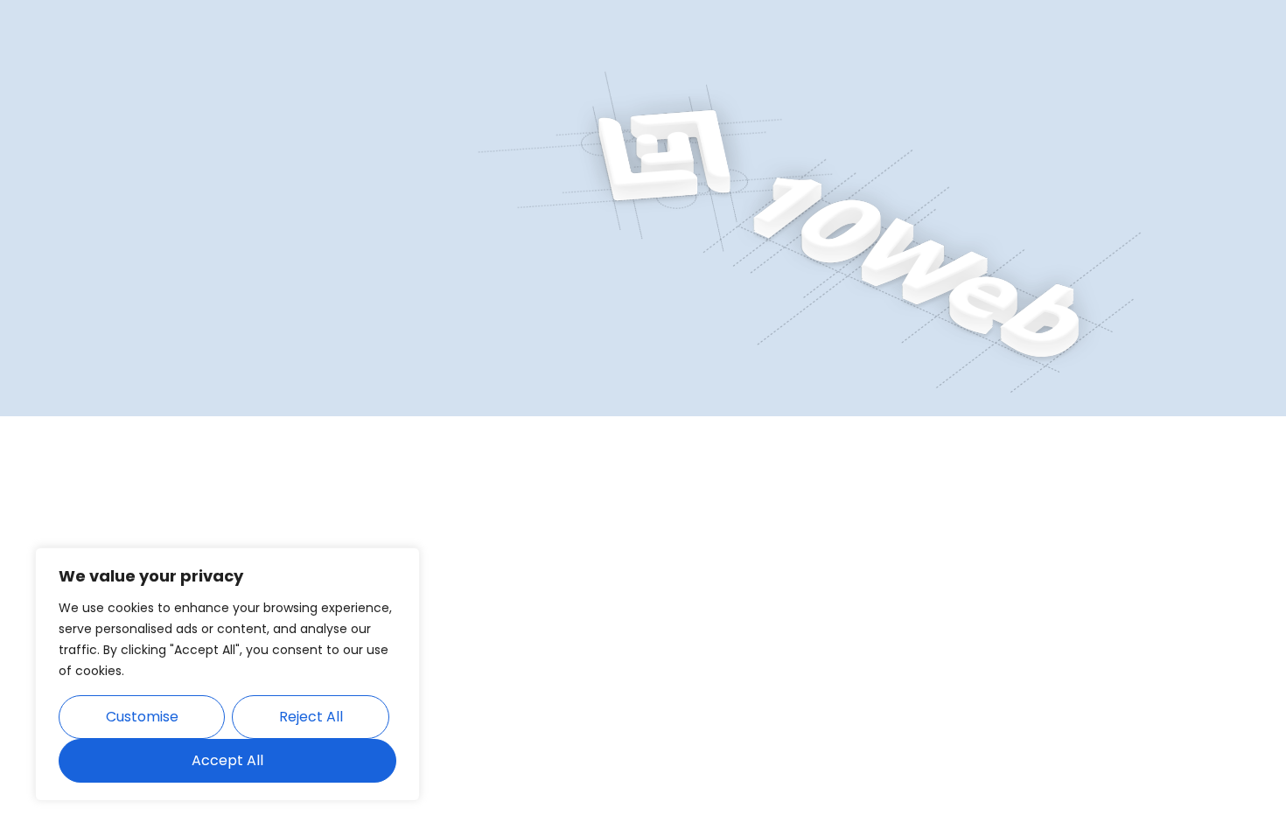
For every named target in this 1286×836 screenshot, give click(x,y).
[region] (227, 674)
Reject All (311, 717)
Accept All (227, 760)
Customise (142, 717)
